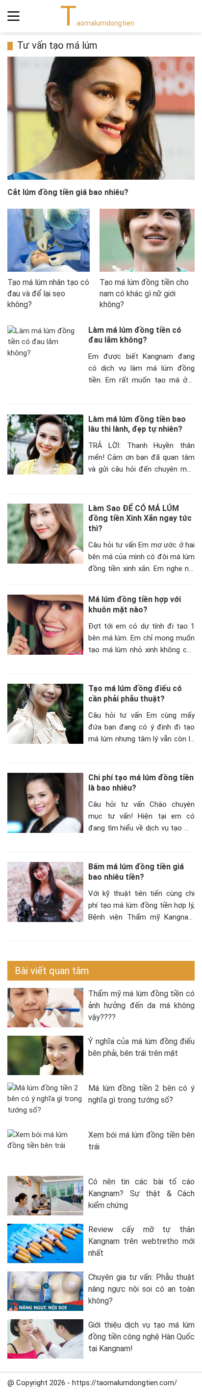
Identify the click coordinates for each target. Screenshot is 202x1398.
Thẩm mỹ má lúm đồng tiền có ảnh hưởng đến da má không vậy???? (141, 1005)
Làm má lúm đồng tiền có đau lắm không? (134, 335)
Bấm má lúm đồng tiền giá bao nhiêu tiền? (136, 872)
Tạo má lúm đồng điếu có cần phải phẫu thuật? (135, 693)
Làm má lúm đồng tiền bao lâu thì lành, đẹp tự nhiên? (137, 424)
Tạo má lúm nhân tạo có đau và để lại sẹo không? (48, 293)
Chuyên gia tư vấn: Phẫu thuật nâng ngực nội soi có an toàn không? (141, 1288)
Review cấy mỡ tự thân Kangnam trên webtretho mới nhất (141, 1241)
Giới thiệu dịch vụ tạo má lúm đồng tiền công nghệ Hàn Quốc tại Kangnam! (141, 1336)
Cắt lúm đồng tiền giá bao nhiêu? (67, 192)
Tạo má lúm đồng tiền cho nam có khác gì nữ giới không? (144, 293)
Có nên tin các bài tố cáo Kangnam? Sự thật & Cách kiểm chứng (141, 1193)
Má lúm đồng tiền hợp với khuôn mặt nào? (134, 604)
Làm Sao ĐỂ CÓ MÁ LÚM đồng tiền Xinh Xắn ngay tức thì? (140, 519)
